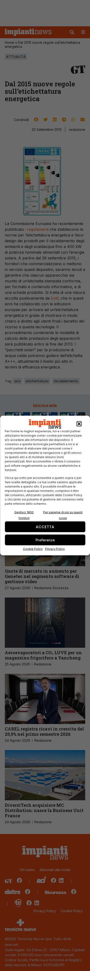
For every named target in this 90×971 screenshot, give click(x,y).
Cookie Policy (33, 549)
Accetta (45, 526)
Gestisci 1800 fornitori (24, 515)
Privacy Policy (55, 549)
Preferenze (45, 540)
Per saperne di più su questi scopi (63, 515)
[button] (79, 424)
